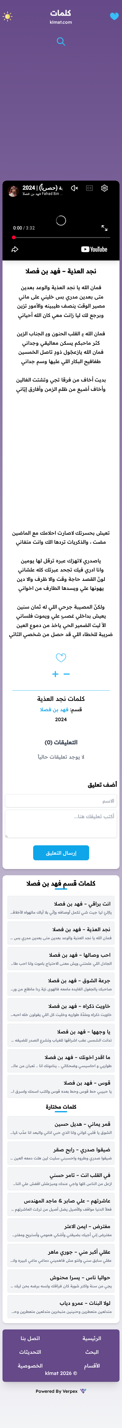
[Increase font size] (55, 674)
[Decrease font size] (67, 674)
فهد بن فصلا (54, 709)
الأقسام (92, 1365)
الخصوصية (30, 1365)
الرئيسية (92, 1338)
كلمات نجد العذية (61, 698)
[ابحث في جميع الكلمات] (61, 41)
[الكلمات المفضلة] (114, 16)
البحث (92, 1352)
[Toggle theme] (8, 17)
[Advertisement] (61, 113)
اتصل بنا (30, 1338)
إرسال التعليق (61, 853)
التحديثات (30, 1352)
